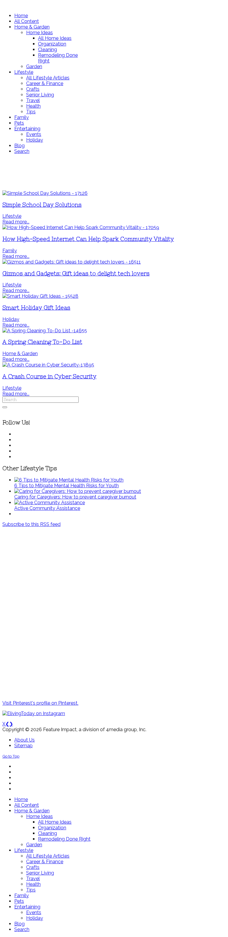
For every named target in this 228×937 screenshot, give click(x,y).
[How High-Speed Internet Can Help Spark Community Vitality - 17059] (80, 227)
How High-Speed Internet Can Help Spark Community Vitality (88, 239)
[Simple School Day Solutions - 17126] (45, 193)
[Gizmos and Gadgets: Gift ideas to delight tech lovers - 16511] (71, 262)
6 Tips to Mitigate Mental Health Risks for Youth (66, 485)
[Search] (4, 407)
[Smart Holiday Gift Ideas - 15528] (40, 296)
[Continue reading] (69, 480)
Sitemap (23, 745)
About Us (24, 740)
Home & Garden (20, 353)
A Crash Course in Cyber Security (49, 376)
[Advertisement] (114, 172)
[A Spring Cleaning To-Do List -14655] (44, 330)
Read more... (15, 222)
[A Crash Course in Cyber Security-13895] (48, 365)
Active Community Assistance (47, 508)
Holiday (10, 319)
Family (9, 250)
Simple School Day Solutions (42, 205)
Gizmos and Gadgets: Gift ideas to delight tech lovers (76, 273)
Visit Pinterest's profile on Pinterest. (40, 703)
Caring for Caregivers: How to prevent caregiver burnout (75, 497)
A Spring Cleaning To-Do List (42, 342)
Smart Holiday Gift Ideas (36, 308)
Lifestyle (11, 216)
